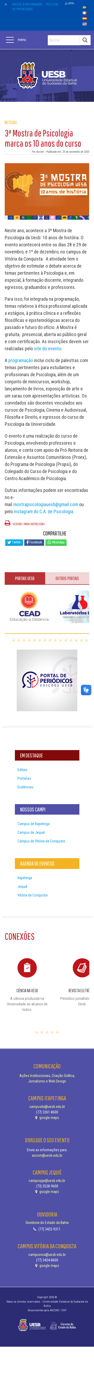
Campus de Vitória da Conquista (41, 841)
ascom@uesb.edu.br (47, 1155)
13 (76, 640)
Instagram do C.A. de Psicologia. (44, 511)
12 (71, 640)
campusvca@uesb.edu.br (47, 1254)
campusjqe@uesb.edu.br (47, 1181)
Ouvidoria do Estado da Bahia (47, 1222)
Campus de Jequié (31, 832)
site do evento (47, 348)
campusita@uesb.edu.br (47, 1107)
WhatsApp (57, 542)
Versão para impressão (28, 524)
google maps (49, 1118)
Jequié (22, 886)
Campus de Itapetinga (33, 824)
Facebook (35, 542)
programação (20, 360)
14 (81, 640)
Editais (22, 770)
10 (60, 640)
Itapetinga (24, 878)
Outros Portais (67, 578)
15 (86, 640)
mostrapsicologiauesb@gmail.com (45, 504)
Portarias (24, 778)
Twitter (16, 542)
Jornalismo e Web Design (47, 1081)
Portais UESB (24, 578)
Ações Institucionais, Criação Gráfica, (47, 1076)
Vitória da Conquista (32, 895)
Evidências (25, 787)
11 (65, 640)
